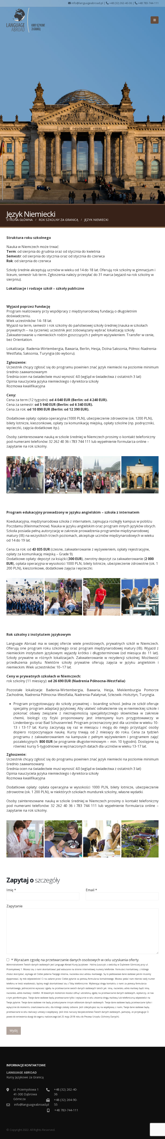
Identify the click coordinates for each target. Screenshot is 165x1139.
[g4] (25, 474)
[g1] (63, 474)
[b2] (101, 596)
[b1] (63, 596)
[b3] (140, 596)
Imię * (11, 890)
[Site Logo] (25, 20)
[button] (155, 20)
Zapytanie (14, 906)
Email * (91, 890)
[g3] (140, 474)
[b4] (25, 596)
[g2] (101, 474)
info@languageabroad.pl (87, 3)
